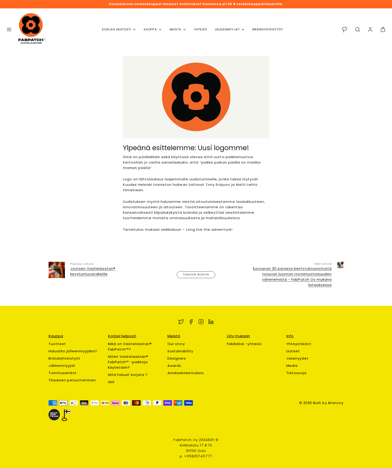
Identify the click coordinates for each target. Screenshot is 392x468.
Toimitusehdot (63, 372)
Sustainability (180, 351)
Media (292, 365)
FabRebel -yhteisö (244, 343)
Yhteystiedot (298, 343)
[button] (9, 29)
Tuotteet (57, 343)
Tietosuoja (296, 372)
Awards (174, 365)
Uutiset (293, 351)
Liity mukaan (238, 336)
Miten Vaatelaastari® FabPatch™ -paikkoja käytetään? (128, 362)
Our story (176, 343)
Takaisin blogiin (196, 274)
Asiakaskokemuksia (185, 372)
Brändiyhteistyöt (64, 358)
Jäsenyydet (297, 358)
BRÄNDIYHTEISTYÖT (267, 29)
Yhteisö (200, 29)
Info (290, 336)
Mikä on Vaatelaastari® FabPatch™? (130, 346)
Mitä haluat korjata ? (127, 374)
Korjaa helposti (116, 29)
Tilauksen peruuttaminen (72, 380)
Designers (176, 358)
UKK (111, 382)
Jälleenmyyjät (227, 29)
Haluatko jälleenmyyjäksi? (73, 351)
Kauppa (150, 29)
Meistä (175, 29)
